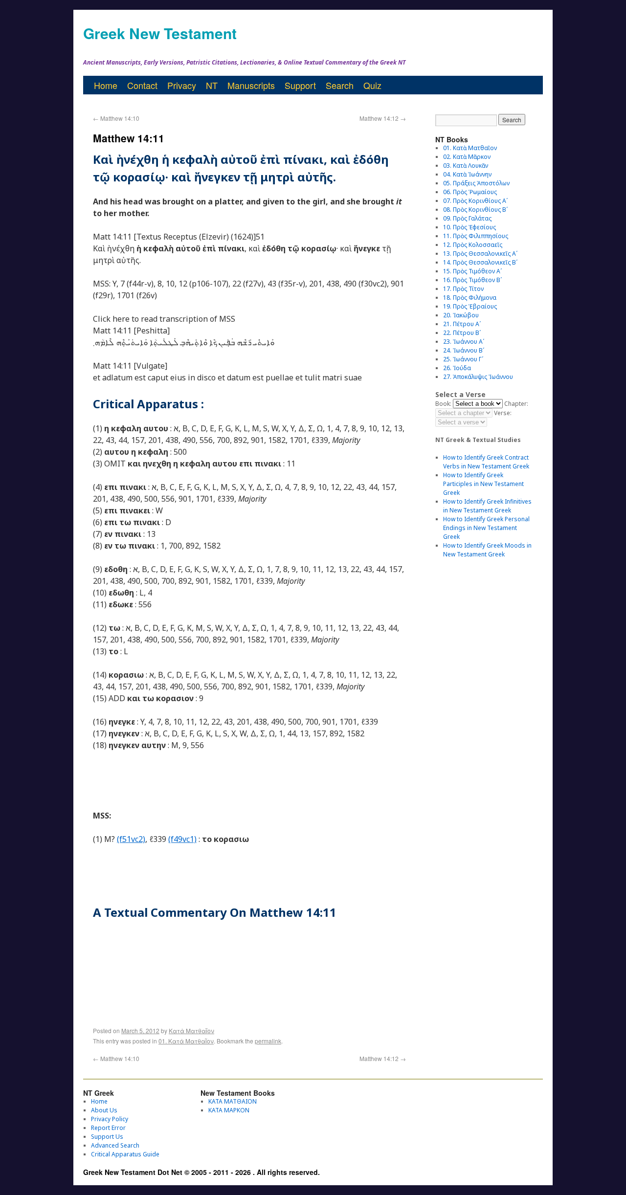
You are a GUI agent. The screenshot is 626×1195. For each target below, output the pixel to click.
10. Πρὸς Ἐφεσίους (469, 227)
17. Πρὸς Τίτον (463, 289)
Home (105, 85)
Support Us (107, 1136)
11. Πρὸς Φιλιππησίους (475, 236)
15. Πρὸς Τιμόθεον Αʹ (472, 271)
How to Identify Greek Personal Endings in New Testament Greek (486, 528)
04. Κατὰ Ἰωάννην (467, 174)
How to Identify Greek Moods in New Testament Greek (487, 549)
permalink (268, 1041)
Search (340, 85)
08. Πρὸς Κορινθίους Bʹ (475, 209)
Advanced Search (115, 1145)
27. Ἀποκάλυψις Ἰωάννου (478, 377)
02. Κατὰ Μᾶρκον (467, 157)
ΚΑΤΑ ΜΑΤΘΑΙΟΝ (232, 1101)
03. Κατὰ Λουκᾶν (465, 165)
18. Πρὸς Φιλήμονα (469, 297)
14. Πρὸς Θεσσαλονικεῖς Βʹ (480, 262)
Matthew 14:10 (116, 118)
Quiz (372, 85)
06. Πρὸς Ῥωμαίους (470, 192)
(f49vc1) (182, 839)
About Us (104, 1110)
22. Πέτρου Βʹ (462, 333)
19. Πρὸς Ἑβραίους (470, 306)
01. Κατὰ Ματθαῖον (186, 1041)
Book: (443, 403)
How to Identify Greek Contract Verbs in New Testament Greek (486, 461)
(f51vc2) (131, 839)
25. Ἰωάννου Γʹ (463, 359)
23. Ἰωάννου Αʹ (463, 341)
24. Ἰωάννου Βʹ (463, 350)
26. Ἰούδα (457, 368)
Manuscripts (251, 85)
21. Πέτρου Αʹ (462, 324)
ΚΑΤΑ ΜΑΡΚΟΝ (228, 1110)
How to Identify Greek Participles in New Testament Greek (483, 484)
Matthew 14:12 (382, 118)
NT (212, 85)
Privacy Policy (109, 1119)
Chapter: (516, 403)
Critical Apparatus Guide (125, 1154)
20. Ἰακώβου (461, 315)
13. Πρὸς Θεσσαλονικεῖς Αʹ (480, 253)
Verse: (503, 413)
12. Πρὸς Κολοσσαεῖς (472, 245)
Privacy (181, 85)
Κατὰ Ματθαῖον (191, 1030)
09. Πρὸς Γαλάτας (467, 218)
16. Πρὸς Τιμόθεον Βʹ (472, 280)
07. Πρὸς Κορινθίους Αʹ (475, 201)
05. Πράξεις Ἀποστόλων (476, 183)
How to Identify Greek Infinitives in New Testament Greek (487, 505)
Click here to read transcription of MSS (164, 318)
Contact (142, 85)
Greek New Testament (160, 33)
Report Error (108, 1128)
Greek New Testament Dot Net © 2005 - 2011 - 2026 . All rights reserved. (201, 1172)
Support (300, 85)
